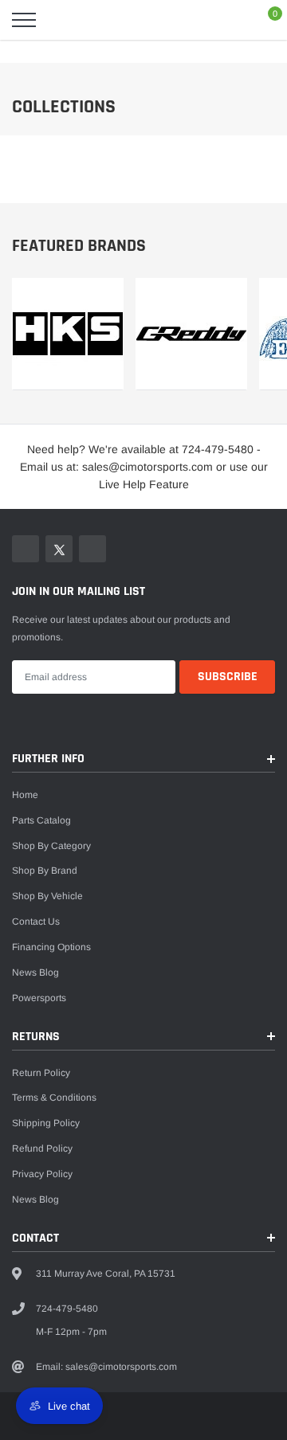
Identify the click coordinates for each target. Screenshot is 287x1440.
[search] (60, 20)
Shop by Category (51, 845)
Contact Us (36, 921)
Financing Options (51, 947)
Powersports (39, 998)
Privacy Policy (42, 1174)
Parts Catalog (41, 820)
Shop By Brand (44, 870)
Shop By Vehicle (47, 896)
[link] (68, 334)
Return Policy (41, 1072)
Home (25, 794)
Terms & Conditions (54, 1097)
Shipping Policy (46, 1123)
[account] (231, 19)
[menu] (24, 20)
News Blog (35, 972)
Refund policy (42, 1148)
